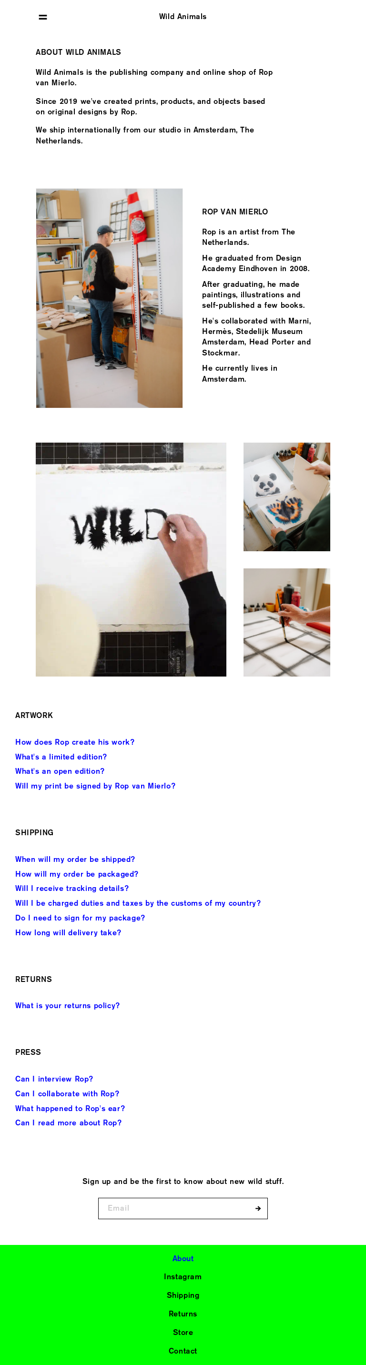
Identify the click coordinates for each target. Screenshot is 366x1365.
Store (183, 1332)
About (183, 1258)
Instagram (183, 1276)
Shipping (183, 1295)
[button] (42, 17)
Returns (183, 1313)
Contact (183, 1350)
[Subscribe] (257, 1208)
